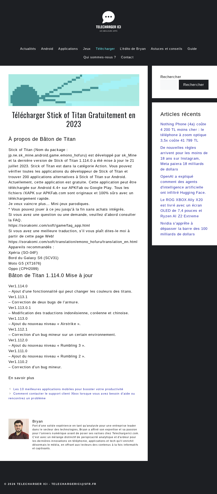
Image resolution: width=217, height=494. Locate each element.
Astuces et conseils (166, 48)
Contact (127, 57)
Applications (68, 48)
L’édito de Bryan (133, 48)
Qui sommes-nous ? (99, 57)
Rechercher (170, 77)
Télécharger (105, 48)
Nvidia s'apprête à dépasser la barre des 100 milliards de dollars (184, 228)
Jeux (87, 48)
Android (47, 48)
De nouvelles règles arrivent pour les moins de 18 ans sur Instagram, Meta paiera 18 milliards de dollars (184, 158)
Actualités (28, 48)
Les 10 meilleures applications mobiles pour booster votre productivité (68, 389)
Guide (192, 48)
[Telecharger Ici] (108, 22)
